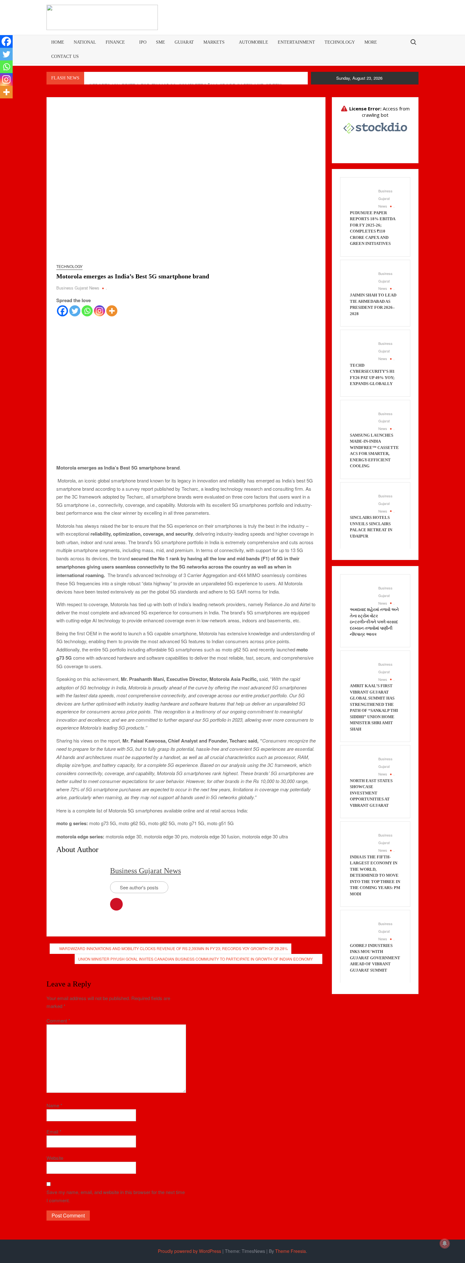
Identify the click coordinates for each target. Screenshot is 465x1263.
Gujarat (184, 42)
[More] (111, 310)
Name (54, 1105)
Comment (58, 1020)
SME (160, 42)
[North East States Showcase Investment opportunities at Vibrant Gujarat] (361, 765)
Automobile (253, 42)
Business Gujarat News (77, 288)
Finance (115, 42)
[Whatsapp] (87, 310)
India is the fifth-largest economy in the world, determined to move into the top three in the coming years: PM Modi (375, 875)
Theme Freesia (290, 1251)
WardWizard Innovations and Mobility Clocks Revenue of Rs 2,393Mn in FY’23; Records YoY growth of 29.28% (173, 948)
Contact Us (65, 56)
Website (54, 1157)
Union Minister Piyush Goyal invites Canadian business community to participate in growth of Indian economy (195, 958)
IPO (142, 42)
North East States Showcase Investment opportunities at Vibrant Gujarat (371, 793)
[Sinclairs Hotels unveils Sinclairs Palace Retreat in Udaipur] (361, 502)
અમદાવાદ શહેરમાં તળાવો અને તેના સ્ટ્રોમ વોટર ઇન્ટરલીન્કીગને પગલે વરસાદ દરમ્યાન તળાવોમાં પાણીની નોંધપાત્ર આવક (374, 622)
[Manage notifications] (445, 1243)
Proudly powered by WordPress (189, 1251)
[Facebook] (62, 310)
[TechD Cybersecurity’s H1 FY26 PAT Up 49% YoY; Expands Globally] (361, 349)
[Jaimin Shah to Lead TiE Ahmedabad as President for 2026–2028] (361, 280)
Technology (340, 42)
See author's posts (139, 887)
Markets (214, 42)
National (85, 42)
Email (53, 1131)
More (370, 42)
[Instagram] (99, 310)
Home (57, 42)
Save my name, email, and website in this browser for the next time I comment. (115, 1196)
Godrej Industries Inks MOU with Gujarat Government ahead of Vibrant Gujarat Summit (375, 958)
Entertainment (296, 42)
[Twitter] (74, 310)
